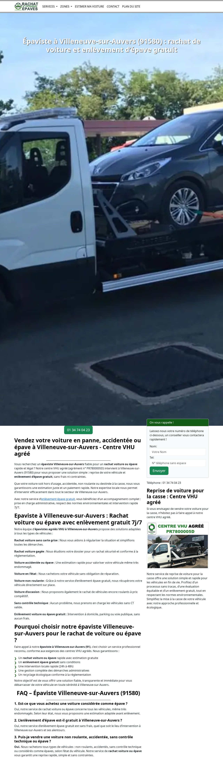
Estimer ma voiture (89, 6)
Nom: (153, 446)
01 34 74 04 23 (78, 430)
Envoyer (159, 470)
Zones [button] (65, 6)
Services (48, 6)
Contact (113, 6)
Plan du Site (131, 6)
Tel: (152, 457)
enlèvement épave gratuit (58, 499)
